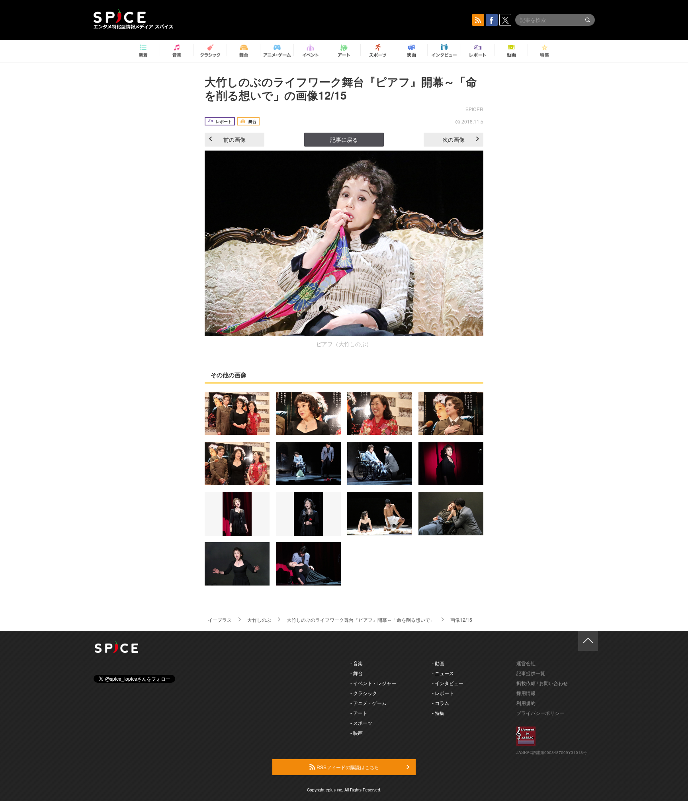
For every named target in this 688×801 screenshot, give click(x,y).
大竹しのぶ (259, 619)
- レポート (443, 692)
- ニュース (443, 673)
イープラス (220, 619)
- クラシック (363, 692)
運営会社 (526, 663)
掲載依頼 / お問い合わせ (542, 683)
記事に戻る (344, 139)
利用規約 (526, 702)
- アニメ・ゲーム (368, 702)
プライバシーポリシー (540, 712)
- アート (358, 712)
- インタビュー (447, 683)
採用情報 (526, 692)
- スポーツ (361, 722)
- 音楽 (356, 663)
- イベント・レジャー (373, 683)
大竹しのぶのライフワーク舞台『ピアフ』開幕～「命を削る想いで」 (361, 619)
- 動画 (438, 663)
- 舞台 (356, 673)
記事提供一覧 (530, 673)
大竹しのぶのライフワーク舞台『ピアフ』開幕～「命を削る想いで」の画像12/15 (341, 88)
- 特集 (438, 712)
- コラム (440, 702)
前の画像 (234, 139)
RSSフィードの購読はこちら (347, 767)
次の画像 (453, 139)
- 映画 (356, 732)
